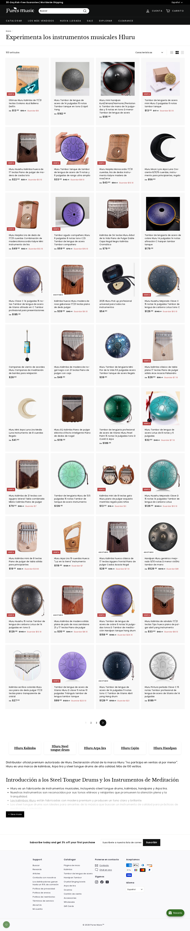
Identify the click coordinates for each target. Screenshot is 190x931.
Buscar (36, 865)
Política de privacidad (44, 888)
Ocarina (68, 889)
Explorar (105, 20)
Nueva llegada (70, 20)
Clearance (125, 20)
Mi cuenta (37, 909)
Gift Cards (69, 906)
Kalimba (68, 869)
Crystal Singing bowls (74, 881)
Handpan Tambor (73, 877)
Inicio (8, 31)
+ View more (15, 814)
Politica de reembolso (44, 896)
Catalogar (14, 20)
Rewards (37, 869)
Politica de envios (41, 892)
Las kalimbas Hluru (23, 800)
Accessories (70, 898)
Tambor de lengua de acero (78, 873)
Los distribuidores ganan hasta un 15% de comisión (45, 883)
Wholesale (69, 902)
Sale (90, 20)
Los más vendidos (41, 20)
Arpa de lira (70, 885)
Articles (36, 873)
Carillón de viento (73, 893)
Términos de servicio (43, 900)
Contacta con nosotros (44, 877)
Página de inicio (72, 865)
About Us (37, 905)
